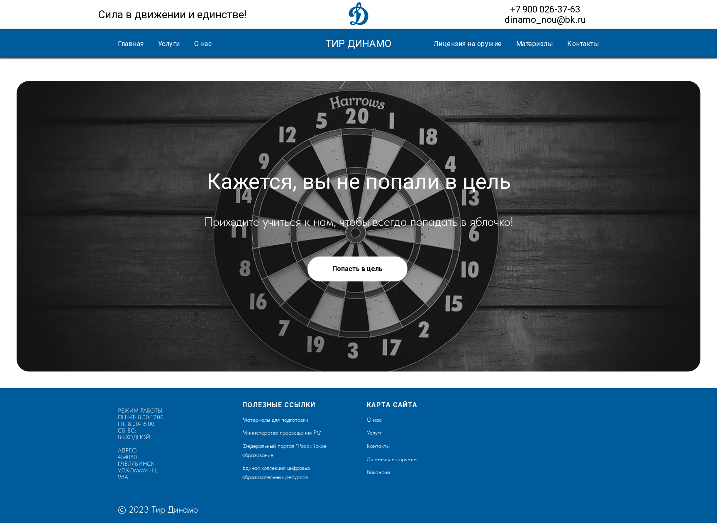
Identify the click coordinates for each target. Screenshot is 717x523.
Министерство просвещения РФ (282, 432)
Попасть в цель (357, 269)
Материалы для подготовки (275, 419)
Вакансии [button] (378, 472)
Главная (131, 44)
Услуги (169, 44)
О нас (203, 44)
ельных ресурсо (286, 477)
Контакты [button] (583, 44)
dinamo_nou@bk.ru (545, 20)
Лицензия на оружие (468, 44)
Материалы (535, 44)
